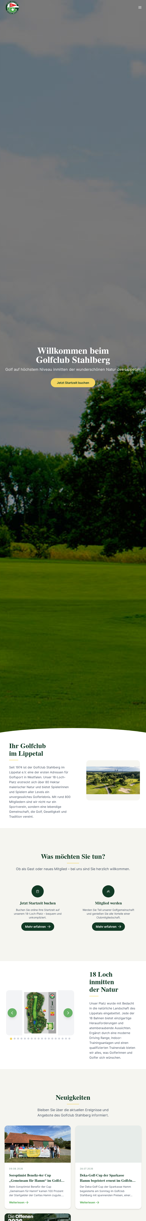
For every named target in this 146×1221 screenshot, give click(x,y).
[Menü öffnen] (140, 7)
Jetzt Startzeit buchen (73, 383)
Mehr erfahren (35, 926)
